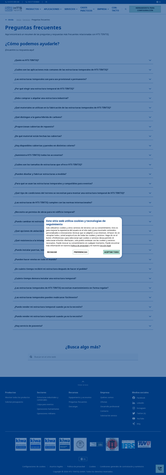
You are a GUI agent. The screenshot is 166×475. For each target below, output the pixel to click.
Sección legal (105, 245)
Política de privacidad (79, 245)
